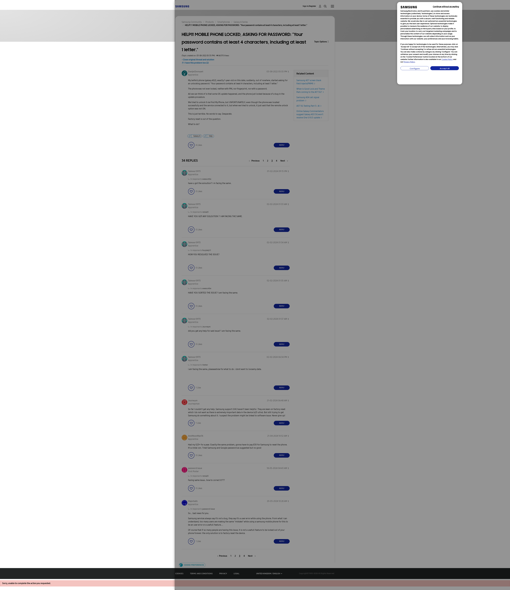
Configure (415, 69)
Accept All (445, 69)
